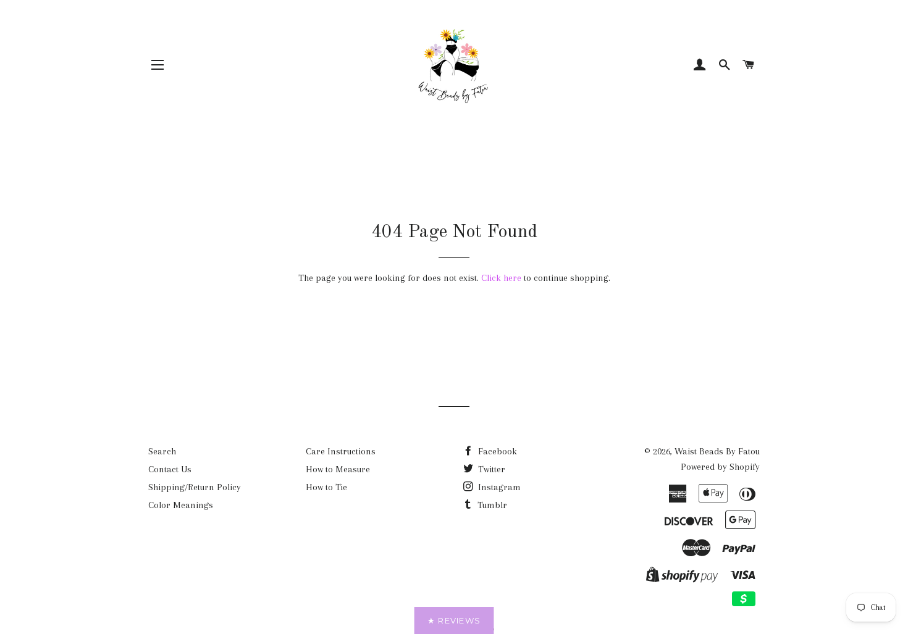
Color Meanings (180, 505)
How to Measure (338, 469)
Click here (501, 277)
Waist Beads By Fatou (717, 451)
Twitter (490, 469)
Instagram (498, 487)
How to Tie (326, 487)
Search (162, 451)
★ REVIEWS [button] (454, 620)
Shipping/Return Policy (194, 487)
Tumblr (491, 505)
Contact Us (169, 469)
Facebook (496, 451)
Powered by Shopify (720, 466)
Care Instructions (341, 451)
